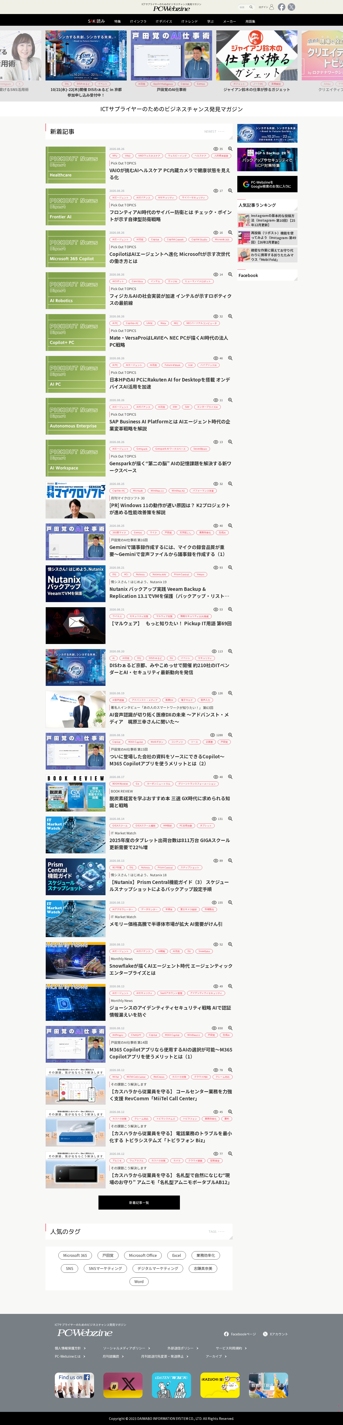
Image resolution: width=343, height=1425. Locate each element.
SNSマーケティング (105, 1268)
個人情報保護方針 (68, 1348)
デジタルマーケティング (157, 1268)
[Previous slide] (51, 64)
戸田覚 (108, 1255)
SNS (69, 1268)
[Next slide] (292, 64)
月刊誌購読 (111, 1356)
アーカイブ (214, 1356)
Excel (176, 1255)
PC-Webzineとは (67, 1356)
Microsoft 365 (75, 1255)
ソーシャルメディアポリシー (124, 1348)
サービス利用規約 (229, 1348)
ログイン (263, 7)
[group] (86, 63)
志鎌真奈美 (203, 1268)
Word (139, 1281)
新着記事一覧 (139, 1202)
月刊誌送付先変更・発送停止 (162, 1356)
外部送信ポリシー (181, 1348)
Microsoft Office (143, 1255)
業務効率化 (205, 1255)
